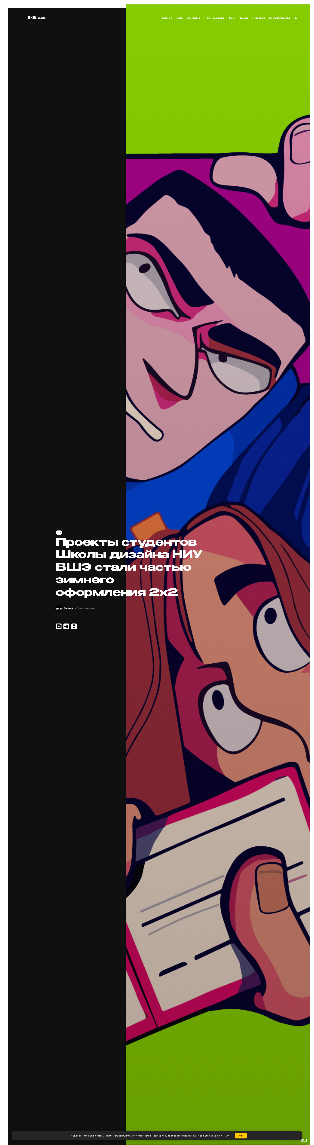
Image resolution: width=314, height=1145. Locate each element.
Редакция (69, 608)
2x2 (59, 532)
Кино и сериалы (214, 18)
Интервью (258, 18)
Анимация (193, 18)
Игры (231, 18)
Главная (167, 18)
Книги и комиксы (279, 18)
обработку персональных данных (189, 1135)
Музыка (243, 18)
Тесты (179, 18)
